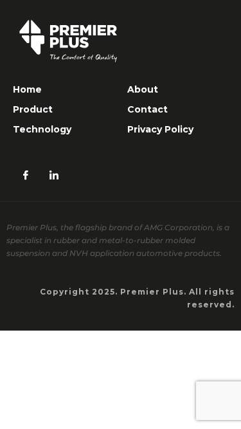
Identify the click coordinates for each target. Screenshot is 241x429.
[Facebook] (25, 175)
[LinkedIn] (54, 175)
